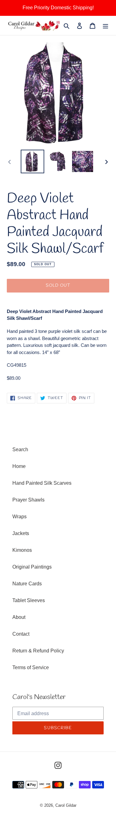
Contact (20, 634)
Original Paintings (32, 567)
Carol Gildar (65, 805)
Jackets (20, 533)
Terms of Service (30, 667)
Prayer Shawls (28, 499)
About (18, 617)
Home (19, 466)
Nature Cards (27, 583)
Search (20, 449)
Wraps (19, 516)
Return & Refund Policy (38, 650)
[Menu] (105, 25)
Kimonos (22, 550)
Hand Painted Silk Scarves (41, 483)
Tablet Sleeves (28, 600)
